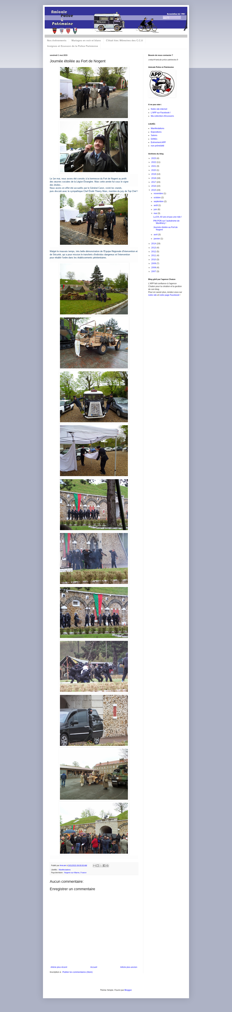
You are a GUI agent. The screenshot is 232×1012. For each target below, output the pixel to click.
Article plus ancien (128, 967)
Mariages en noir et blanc (86, 40)
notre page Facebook (169, 295)
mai (156, 213)
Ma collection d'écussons (162, 116)
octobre (157, 197)
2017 (154, 182)
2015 (154, 190)
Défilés (154, 139)
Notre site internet (159, 109)
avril (156, 234)
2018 (154, 178)
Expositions (156, 132)
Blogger (128, 990)
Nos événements (56, 40)
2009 (154, 263)
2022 (154, 162)
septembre (159, 201)
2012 (154, 251)
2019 (154, 174)
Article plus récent (59, 967)
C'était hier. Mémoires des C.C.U (124, 40)
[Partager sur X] (101, 865)
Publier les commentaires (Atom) (78, 972)
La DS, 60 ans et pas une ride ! (167, 217)
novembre (159, 193)
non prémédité (157, 146)
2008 (154, 267)
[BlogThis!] (97, 865)
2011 (154, 255)
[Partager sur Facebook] (104, 865)
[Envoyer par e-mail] (94, 865)
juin (156, 209)
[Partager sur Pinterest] (107, 865)
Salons (154, 135)
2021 (154, 166)
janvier (157, 238)
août (156, 205)
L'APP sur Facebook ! (161, 112)
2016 (154, 186)
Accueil (93, 967)
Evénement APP (158, 142)
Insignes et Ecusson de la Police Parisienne (72, 46)
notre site (152, 295)
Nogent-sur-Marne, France (75, 873)
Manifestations (65, 870)
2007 (154, 271)
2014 (154, 243)
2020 (154, 170)
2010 (154, 259)
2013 (154, 247)
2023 (154, 158)
